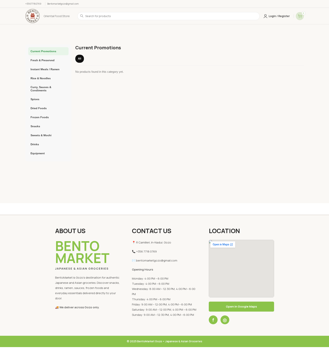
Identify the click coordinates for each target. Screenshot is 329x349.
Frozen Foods (40, 117)
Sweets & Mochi (41, 135)
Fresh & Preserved (43, 60)
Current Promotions (43, 51)
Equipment (38, 153)
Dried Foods (39, 108)
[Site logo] (32, 16)
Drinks (35, 144)
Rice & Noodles (41, 78)
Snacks (35, 126)
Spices (35, 99)
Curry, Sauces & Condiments (41, 89)
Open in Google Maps (241, 306)
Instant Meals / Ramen (45, 69)
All (79, 58)
